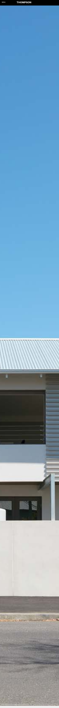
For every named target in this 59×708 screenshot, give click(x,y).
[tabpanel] (29, 356)
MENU (3, 2)
